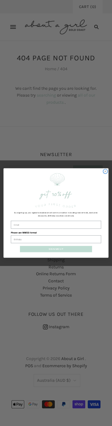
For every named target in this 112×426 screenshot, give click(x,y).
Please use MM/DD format (24, 232)
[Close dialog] (105, 171)
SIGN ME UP (56, 249)
